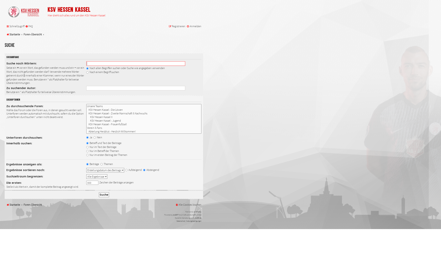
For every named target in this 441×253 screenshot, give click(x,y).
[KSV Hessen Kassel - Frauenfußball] (144, 124)
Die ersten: (14, 183)
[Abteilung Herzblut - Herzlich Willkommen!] (144, 131)
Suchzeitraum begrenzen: (24, 176)
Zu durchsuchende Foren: (24, 106)
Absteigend (152, 170)
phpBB (175, 215)
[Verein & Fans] (144, 128)
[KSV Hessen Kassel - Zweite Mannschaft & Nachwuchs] (144, 113)
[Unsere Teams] (144, 106)
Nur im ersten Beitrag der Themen (108, 155)
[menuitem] (29, 26)
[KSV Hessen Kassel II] (144, 117)
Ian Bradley (197, 212)
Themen (108, 164)
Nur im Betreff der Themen (104, 151)
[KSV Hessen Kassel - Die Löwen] (144, 110)
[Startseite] (25, 12)
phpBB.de (198, 218)
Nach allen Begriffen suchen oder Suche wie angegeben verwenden (127, 68)
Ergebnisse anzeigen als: (24, 164)
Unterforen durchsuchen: (24, 138)
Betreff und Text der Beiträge (105, 143)
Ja (90, 137)
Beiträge (94, 164)
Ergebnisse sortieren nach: (25, 170)
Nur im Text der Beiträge (102, 147)
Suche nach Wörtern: (21, 63)
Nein (99, 137)
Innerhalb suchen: (19, 143)
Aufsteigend (135, 170)
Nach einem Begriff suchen (104, 72)
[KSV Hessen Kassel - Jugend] (144, 120)
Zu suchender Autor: (21, 88)
